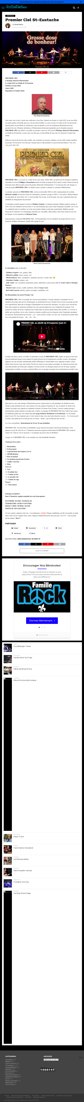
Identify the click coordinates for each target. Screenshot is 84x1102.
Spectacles (9, 1082)
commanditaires (11, 1067)
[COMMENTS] (65, 72)
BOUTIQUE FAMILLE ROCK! (64, 1095)
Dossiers (8, 1069)
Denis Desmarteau (24, 539)
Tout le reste (9, 1084)
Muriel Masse (18, 24)
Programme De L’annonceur (20, 1095)
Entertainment (10, 1071)
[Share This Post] (30, 72)
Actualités (9, 1059)
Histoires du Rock (11, 1075)
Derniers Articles (39, 1097)
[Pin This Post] (42, 72)
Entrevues (8, 1073)
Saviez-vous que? (11, 1080)
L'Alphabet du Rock (11, 1077)
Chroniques (9, 1065)
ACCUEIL (7, 1095)
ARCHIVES (28, 1097)
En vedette (36, 539)
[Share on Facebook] (18, 72)
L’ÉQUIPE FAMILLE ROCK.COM (15, 1097)
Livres (7, 1079)
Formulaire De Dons (48, 1095)
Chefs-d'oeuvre (10, 1063)
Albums (7, 1061)
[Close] (80, 1)
